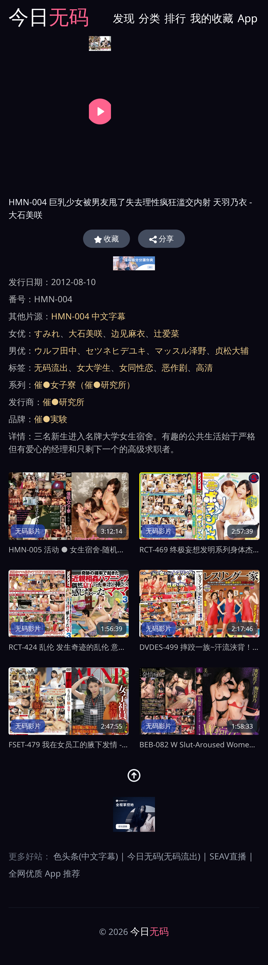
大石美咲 (86, 333)
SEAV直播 (228, 856)
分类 (149, 18)
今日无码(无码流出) (163, 856)
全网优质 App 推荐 (44, 873)
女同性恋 (136, 367)
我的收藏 (211, 18)
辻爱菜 (166, 333)
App (248, 18)
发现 (123, 18)
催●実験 (50, 419)
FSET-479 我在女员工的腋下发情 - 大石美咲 (69, 744)
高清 (204, 367)
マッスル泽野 (180, 350)
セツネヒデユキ (116, 350)
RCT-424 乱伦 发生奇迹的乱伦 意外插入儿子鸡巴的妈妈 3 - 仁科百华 (69, 647)
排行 (175, 18)
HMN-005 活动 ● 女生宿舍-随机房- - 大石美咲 (69, 549)
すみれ (47, 333)
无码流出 (51, 367)
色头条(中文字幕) (85, 856)
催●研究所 (63, 402)
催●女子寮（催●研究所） (84, 384)
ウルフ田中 (55, 350)
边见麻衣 (128, 333)
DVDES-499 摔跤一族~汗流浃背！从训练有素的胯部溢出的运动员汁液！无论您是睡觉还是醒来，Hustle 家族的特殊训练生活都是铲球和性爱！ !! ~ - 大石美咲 (199, 647)
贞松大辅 (232, 350)
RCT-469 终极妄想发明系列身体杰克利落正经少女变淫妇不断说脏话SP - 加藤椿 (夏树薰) (199, 549)
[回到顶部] (134, 775)
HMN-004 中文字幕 (88, 316)
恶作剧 (174, 367)
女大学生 (94, 367)
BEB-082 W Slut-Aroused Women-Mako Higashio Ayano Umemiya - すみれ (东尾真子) (199, 744)
